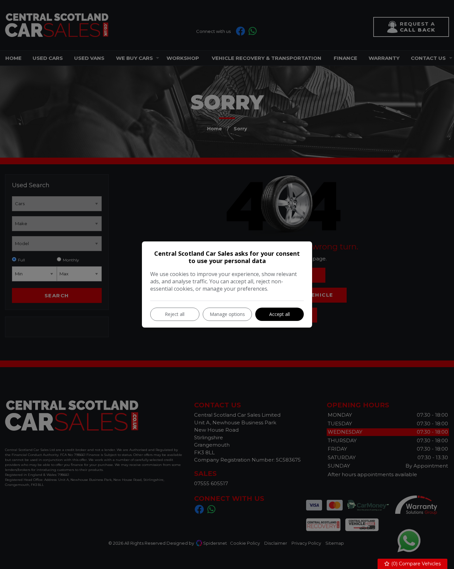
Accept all (279, 314)
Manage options (227, 314)
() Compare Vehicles (415, 564)
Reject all (174, 314)
